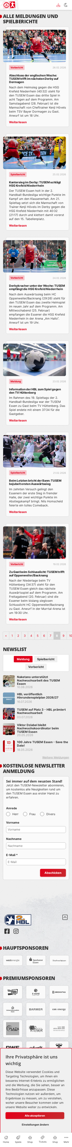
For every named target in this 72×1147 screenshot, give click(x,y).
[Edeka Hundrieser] (35, 1029)
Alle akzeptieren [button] (35, 1115)
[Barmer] (35, 1009)
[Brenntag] (59, 992)
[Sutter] (59, 1029)
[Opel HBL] (21, 914)
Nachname (14, 839)
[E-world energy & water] (35, 992)
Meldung (23, 659)
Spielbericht (45, 659)
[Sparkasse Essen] (36, 960)
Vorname (12, 822)
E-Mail (12, 855)
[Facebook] (7, 928)
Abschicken (52, 873)
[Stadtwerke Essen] (59, 960)
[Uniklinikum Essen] (12, 1009)
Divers (50, 814)
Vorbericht (36, 667)
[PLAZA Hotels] (12, 1029)
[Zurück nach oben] (65, 924)
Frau (32, 814)
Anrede (11, 808)
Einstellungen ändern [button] (35, 1124)
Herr (15, 814)
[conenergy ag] (59, 1009)
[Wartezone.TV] (12, 992)
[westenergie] (13, 960)
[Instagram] (16, 928)
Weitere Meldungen (55, 757)
